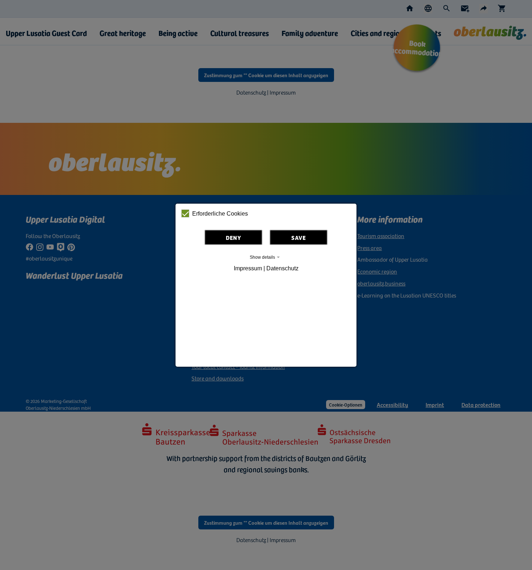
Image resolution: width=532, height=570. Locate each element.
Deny (233, 237)
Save (298, 237)
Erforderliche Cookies (220, 214)
